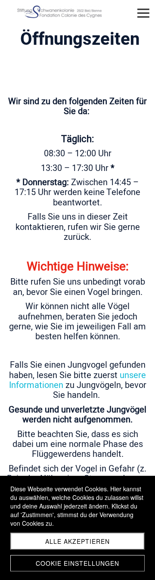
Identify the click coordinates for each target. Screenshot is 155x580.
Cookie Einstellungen (77, 563)
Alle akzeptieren (77, 541)
